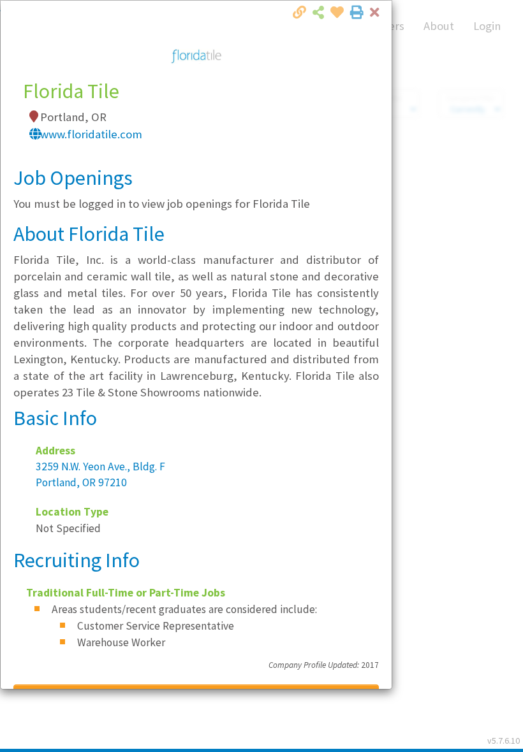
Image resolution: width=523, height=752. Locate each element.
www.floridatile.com (91, 134)
